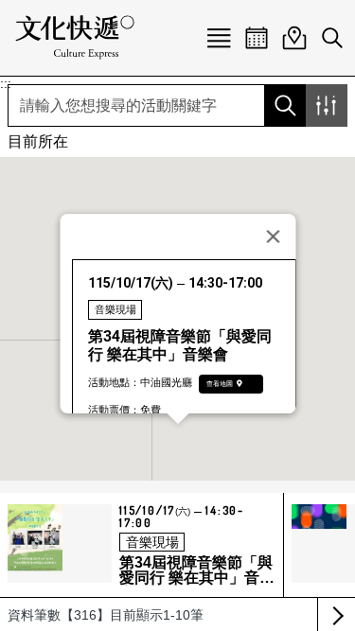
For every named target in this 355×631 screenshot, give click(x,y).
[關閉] (272, 236)
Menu (219, 38)
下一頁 (336, 614)
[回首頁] (74, 38)
